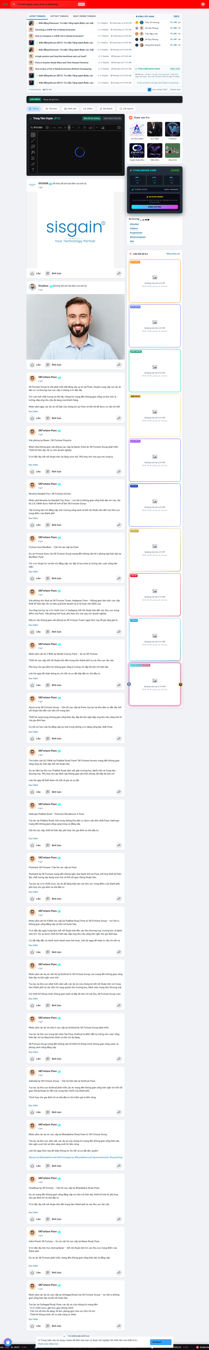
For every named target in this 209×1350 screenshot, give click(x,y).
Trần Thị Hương (152, 22)
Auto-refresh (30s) (159, 89)
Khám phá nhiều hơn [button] (48, 1344)
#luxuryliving (116, 1157)
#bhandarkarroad (83, 1157)
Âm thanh (107, 108)
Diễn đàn (48, 89)
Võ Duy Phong (151, 39)
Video (89, 108)
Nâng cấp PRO (154, 207)
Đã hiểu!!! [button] (157, 1342)
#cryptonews (136, 233)
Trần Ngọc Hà (151, 34)
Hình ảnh (71, 108)
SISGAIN (43, 183)
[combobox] (48, 4)
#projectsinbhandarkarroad (42, 1157)
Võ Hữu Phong (151, 28)
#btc (132, 241)
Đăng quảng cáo (173, 254)
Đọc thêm (33, 411)
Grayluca (43, 285)
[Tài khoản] (203, 4)
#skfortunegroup (65, 1157)
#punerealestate (100, 1157)
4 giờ (40, 290)
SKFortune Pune (47, 377)
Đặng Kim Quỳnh (152, 45)
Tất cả (35, 108)
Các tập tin (128, 108)
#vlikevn (134, 228)
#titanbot (134, 224)
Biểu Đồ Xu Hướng (92, 118)
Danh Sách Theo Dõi (112, 118)
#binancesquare (138, 237)
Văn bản (53, 108)
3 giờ (40, 187)
